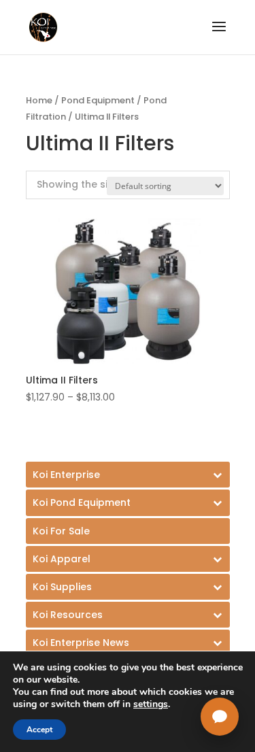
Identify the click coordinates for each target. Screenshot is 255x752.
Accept (39, 729)
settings (150, 704)
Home (39, 100)
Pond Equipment (98, 100)
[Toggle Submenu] (128, 475)
